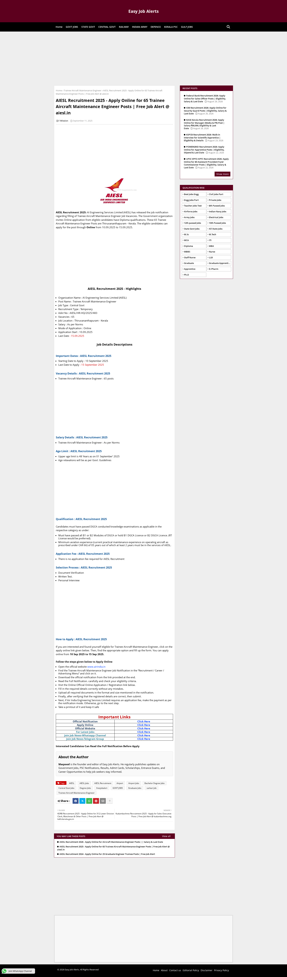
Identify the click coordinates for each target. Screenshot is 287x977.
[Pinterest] (96, 801)
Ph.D (186, 274)
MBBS (187, 251)
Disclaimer (206, 970)
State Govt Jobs (191, 228)
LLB (211, 257)
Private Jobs (215, 200)
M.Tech (212, 234)
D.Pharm (213, 268)
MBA (211, 245)
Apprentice (189, 268)
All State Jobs (215, 228)
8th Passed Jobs (217, 205)
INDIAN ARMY (139, 26)
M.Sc (186, 234)
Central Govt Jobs (66, 788)
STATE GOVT (88, 26)
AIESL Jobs (84, 783)
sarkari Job (151, 788)
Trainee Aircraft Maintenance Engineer (82, 90)
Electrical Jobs (216, 217)
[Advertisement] (143, 58)
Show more (222, 174)
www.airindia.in (96, 666)
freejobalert (101, 788)
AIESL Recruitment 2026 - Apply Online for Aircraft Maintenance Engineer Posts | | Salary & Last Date (111, 842)
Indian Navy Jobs (217, 211)
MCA (186, 240)
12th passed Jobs (192, 222)
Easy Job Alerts (143, 11)
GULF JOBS (187, 26)
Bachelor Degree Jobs (154, 783)
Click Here (143, 721)
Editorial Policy (191, 970)
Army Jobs (189, 217)
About (164, 970)
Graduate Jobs (134, 788)
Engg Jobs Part (191, 200)
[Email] (103, 801)
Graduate (189, 263)
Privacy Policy (221, 970)
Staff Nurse (189, 257)
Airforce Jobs (190, 211)
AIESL (71, 783)
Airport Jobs (133, 783)
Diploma (188, 245)
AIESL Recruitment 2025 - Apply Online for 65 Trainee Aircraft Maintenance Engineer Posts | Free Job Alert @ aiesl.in (113, 848)
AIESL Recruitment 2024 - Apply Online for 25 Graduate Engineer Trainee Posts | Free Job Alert (107, 854)
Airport (120, 783)
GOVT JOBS (72, 26)
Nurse (212, 251)
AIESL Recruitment (102, 783)
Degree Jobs (85, 788)
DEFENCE (156, 26)
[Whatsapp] (89, 801)
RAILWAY (124, 26)
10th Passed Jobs (217, 222)
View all (166, 836)
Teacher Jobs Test (193, 205)
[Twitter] (82, 801)
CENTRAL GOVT (107, 26)
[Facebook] (76, 801)
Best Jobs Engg (191, 194)
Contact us (175, 970)
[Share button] (110, 801)
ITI (210, 240)
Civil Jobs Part (216, 194)
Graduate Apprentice (220, 263)
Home (59, 26)
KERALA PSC (171, 26)
